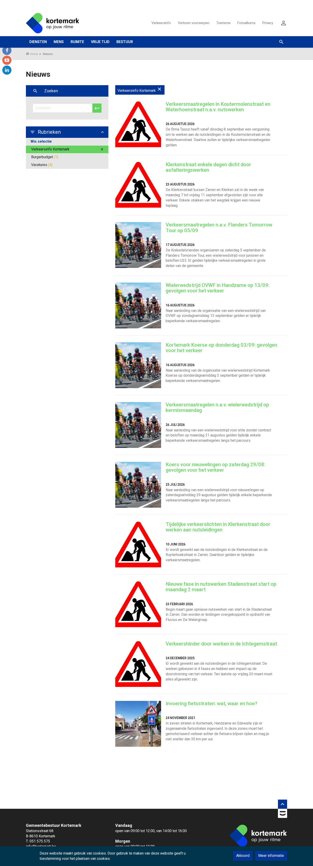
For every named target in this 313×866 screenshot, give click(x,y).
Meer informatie (271, 855)
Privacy (267, 23)
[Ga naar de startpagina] (52, 23)
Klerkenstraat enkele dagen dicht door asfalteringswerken (208, 167)
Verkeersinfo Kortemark (67, 149)
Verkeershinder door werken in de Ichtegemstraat (221, 644)
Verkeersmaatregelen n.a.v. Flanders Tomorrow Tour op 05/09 (219, 227)
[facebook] (6, 50)
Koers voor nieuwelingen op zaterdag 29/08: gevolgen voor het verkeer (215, 467)
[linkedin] (6, 70)
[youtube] (6, 60)
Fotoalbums (246, 23)
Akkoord (243, 855)
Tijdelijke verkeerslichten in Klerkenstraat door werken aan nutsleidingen (218, 527)
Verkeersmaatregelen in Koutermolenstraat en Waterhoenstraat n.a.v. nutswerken (218, 106)
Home (34, 54)
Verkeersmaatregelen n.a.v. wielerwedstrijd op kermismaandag (217, 407)
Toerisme (223, 23)
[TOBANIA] (282, 814)
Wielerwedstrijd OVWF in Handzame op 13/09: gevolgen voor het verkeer (217, 288)
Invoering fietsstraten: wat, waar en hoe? (211, 703)
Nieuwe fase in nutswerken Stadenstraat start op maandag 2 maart (221, 586)
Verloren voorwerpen (193, 23)
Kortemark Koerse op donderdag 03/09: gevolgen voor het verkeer (221, 347)
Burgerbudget (44, 157)
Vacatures (41, 165)
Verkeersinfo (161, 23)
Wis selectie (41, 141)
